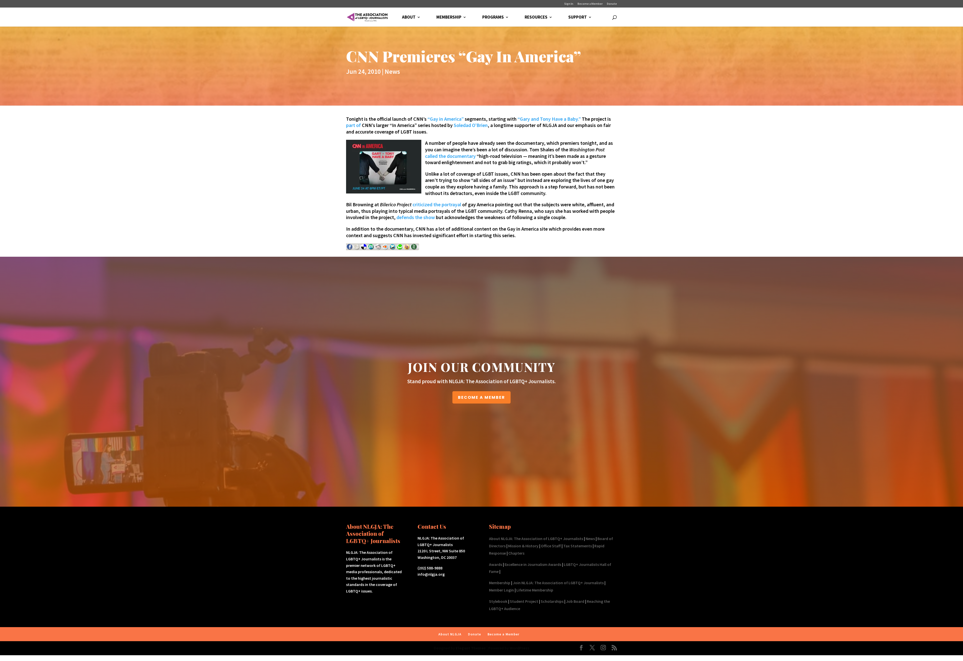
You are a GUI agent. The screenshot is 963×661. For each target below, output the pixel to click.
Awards (495, 564)
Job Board (575, 601)
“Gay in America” (445, 119)
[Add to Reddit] (378, 248)
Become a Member (590, 4)
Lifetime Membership (534, 589)
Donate (612, 4)
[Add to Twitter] (392, 248)
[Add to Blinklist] (385, 248)
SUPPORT (577, 17)
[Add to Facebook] (349, 248)
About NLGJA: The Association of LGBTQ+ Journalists (536, 538)
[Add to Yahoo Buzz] (407, 248)
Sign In (568, 4)
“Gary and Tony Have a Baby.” (549, 119)
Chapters (516, 553)
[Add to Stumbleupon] (371, 248)
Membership (499, 582)
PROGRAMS (493, 17)
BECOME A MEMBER (481, 397)
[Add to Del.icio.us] (364, 248)
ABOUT (409, 17)
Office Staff (551, 545)
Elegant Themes (471, 647)
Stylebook (498, 601)
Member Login (501, 589)
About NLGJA (449, 634)
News (392, 71)
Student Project (524, 601)
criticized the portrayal (437, 204)
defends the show (415, 217)
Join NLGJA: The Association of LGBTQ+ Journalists (558, 582)
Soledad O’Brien (471, 125)
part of (353, 125)
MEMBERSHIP (448, 17)
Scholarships (552, 601)
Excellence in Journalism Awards (533, 564)
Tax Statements (577, 545)
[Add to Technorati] (399, 248)
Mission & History (523, 545)
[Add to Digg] (356, 248)
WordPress (519, 647)
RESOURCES (536, 17)
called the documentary (450, 156)
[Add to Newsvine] (414, 248)
